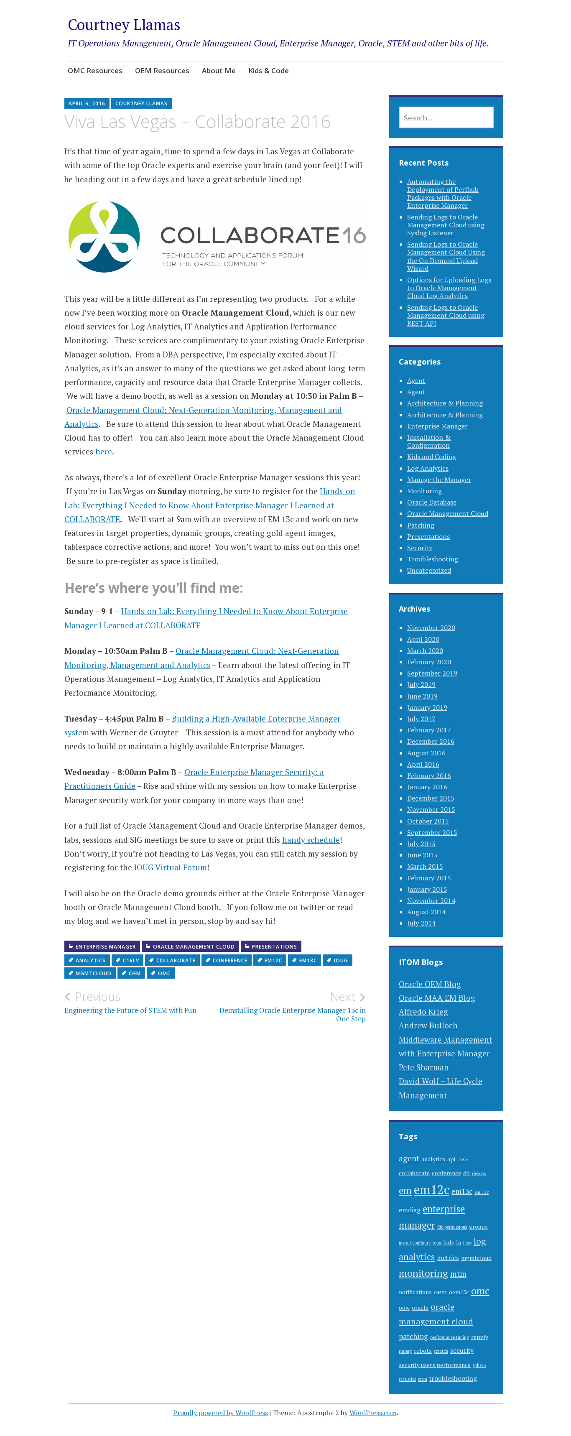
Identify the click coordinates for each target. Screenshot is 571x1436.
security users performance (435, 1365)
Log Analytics (428, 468)
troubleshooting (453, 1378)
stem (422, 1379)
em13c (308, 960)
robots (423, 1350)
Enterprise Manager (106, 946)
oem (135, 973)
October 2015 (428, 821)
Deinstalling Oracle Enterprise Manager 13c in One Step (292, 1006)
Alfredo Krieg (423, 1011)
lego (467, 1243)
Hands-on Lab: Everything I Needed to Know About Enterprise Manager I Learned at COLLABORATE (209, 505)
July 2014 (421, 923)
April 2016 (423, 764)
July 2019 (421, 684)
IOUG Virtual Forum (170, 867)
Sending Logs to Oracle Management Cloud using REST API (445, 315)
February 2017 (429, 730)
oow (404, 1307)
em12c (273, 960)
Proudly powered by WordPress (220, 1412)
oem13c (459, 1292)
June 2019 (422, 696)
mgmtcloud (94, 973)
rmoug (405, 1351)
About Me (219, 70)
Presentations (274, 946)
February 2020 (429, 661)
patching (413, 1336)
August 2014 (426, 911)
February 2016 (429, 775)
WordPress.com (373, 1412)
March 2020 (425, 650)
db (466, 1173)
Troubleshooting (432, 559)
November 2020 (431, 627)
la (458, 1242)
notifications (415, 1292)
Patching (420, 525)
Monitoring (424, 490)
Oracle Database (431, 502)
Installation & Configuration (429, 441)
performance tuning (449, 1337)
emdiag (410, 1210)
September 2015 (432, 832)
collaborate (176, 960)
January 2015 (427, 889)
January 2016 (427, 786)
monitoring (423, 1273)
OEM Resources (162, 70)
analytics (91, 960)
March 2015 (425, 866)
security (462, 1350)
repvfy (479, 1337)
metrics (448, 1257)
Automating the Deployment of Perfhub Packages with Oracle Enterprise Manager (443, 193)
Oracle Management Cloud (194, 946)
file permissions (452, 1227)
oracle (420, 1307)
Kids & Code (268, 70)
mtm (458, 1273)
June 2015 (422, 855)
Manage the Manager (439, 479)
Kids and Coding (431, 456)
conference (230, 960)
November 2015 (431, 809)
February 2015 (429, 878)
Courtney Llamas (124, 24)
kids (449, 1242)
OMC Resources (95, 70)
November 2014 (431, 900)
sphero (479, 1365)
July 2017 (421, 718)
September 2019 (432, 673)
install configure (415, 1243)
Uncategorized (429, 570)
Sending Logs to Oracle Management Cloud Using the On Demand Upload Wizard (446, 256)
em (405, 1190)
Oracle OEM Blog (430, 984)
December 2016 (430, 741)
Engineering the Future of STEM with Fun (130, 1002)
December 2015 (430, 798)
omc (164, 973)
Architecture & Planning (445, 403)
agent (409, 1158)
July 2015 (421, 843)
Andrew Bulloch (428, 1025)
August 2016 (426, 753)
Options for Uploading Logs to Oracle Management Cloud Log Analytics (449, 287)
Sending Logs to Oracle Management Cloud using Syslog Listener (445, 224)
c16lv (131, 960)
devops (479, 1173)
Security (419, 547)
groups (478, 1226)
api (451, 1159)
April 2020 (423, 639)
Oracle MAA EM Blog (437, 997)
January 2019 (427, 707)
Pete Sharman (424, 1067)
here (103, 451)
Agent (416, 380)
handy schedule (311, 839)
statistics (407, 1379)
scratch (441, 1351)
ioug (341, 960)
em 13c (481, 1192)
